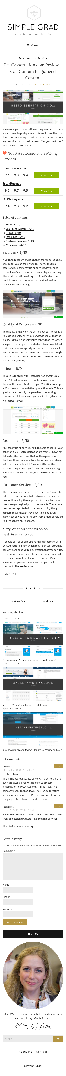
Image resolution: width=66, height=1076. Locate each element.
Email (6, 896)
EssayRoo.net (12, 183)
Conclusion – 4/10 (16, 245)
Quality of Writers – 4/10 (20, 228)
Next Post (48, 600)
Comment (9, 850)
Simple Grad (33, 1066)
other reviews (21, 566)
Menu (34, 45)
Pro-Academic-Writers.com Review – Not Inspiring (29, 660)
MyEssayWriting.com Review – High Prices (25, 705)
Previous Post (18, 600)
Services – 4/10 (14, 224)
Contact (41, 1051)
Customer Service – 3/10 (20, 241)
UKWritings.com (14, 199)
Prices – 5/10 (13, 232)
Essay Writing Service (33, 58)
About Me (25, 1051)
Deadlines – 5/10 (15, 236)
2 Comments (42, 84)
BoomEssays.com (14, 168)
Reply (58, 766)
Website (7, 909)
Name (7, 884)
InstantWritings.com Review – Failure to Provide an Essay (32, 749)
